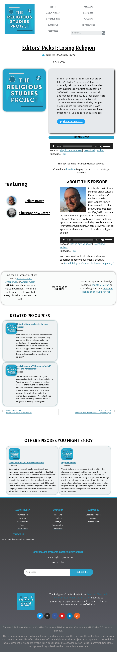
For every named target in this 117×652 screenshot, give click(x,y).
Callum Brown (34, 201)
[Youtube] (62, 616)
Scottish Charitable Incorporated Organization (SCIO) (81, 596)
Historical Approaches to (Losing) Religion (32, 325)
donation (70, 169)
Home (53, 7)
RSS (64, 154)
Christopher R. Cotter (34, 213)
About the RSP (52, 13)
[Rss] (77, 616)
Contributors (88, 25)
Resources (53, 31)
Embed (100, 151)
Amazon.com (28, 282)
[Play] (53, 146)
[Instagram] (47, 616)
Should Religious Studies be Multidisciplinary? (88, 263)
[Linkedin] (70, 616)
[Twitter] (40, 616)
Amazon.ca (11, 282)
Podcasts (88, 7)
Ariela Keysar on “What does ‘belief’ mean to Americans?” (33, 367)
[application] (81, 146)
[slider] (107, 146)
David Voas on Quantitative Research (26, 462)
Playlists (88, 19)
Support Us (53, 25)
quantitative (68, 55)
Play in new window (71, 151)
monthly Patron (100, 285)
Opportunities (53, 19)
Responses (88, 13)
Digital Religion (68, 462)
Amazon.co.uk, (24, 279)
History (56, 55)
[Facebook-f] (55, 616)
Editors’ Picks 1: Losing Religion (58, 47)
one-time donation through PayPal (97, 290)
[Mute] (101, 146)
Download (89, 151)
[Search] (103, 33)
